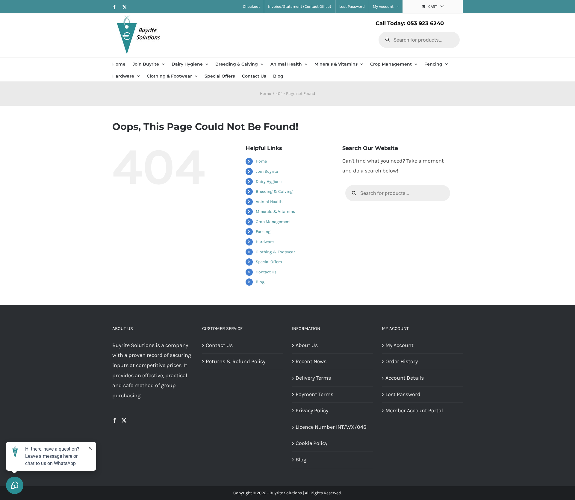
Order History (401, 361)
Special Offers (269, 261)
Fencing (263, 231)
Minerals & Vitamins (275, 211)
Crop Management (273, 221)
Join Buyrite (267, 171)
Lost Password (402, 394)
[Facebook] (114, 420)
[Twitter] (124, 420)
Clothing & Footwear (275, 251)
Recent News (311, 361)
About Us (307, 345)
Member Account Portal (414, 410)
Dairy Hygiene (269, 181)
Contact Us (266, 272)
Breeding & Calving (274, 191)
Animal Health (269, 201)
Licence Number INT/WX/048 (331, 427)
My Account (399, 345)
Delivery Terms (313, 378)
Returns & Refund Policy (235, 361)
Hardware (265, 241)
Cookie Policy (311, 443)
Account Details (404, 378)
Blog (260, 281)
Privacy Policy (312, 410)
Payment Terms (314, 394)
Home (261, 161)
